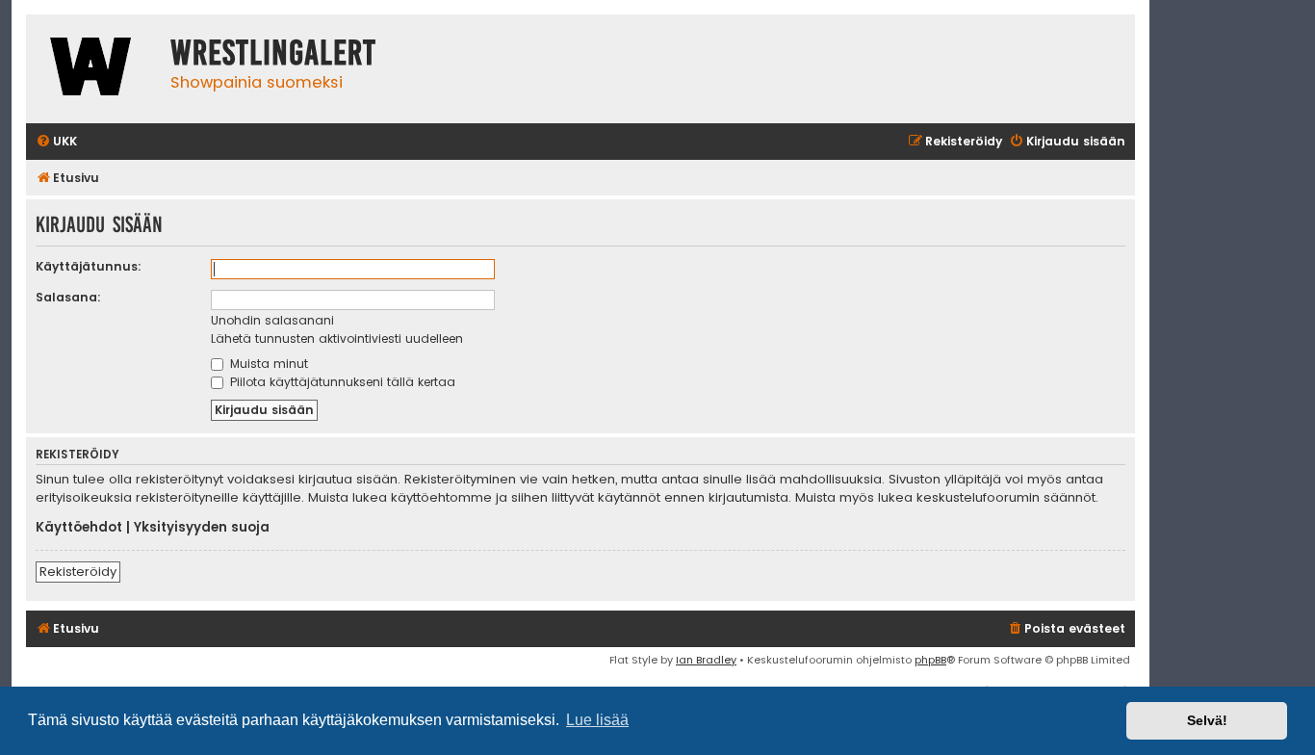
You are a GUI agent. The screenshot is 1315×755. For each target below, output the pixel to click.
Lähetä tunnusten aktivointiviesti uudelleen (337, 338)
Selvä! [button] (1207, 720)
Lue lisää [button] (597, 720)
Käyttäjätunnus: (89, 266)
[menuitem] (56, 142)
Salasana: (68, 297)
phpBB (930, 659)
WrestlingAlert (273, 53)
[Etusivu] (93, 68)
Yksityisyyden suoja (202, 527)
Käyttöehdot (79, 527)
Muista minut (267, 363)
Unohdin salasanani (272, 320)
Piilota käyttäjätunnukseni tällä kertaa (340, 382)
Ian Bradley (706, 659)
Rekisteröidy (77, 571)
